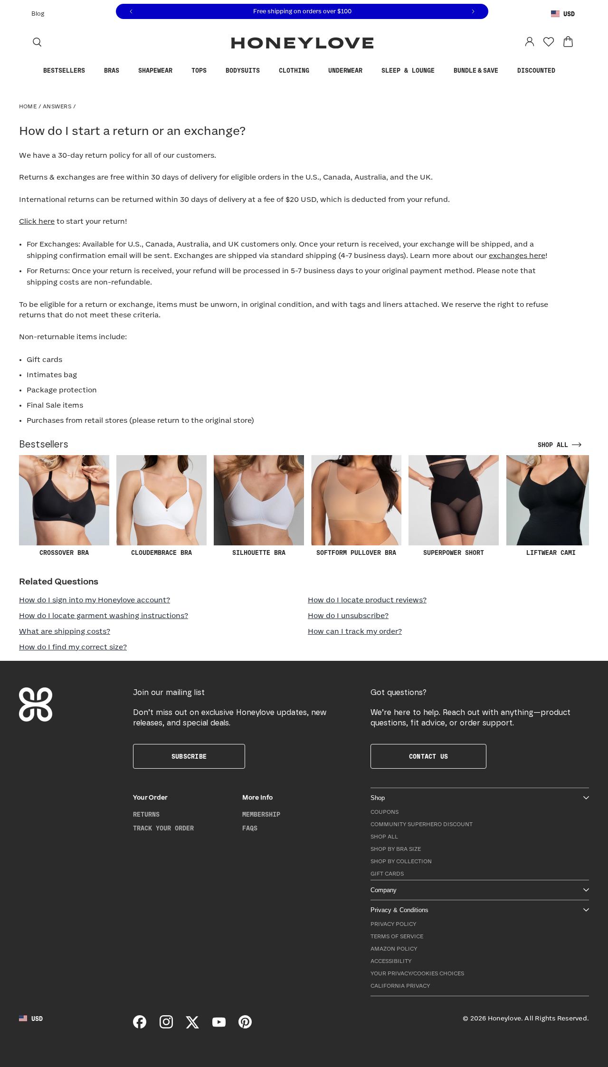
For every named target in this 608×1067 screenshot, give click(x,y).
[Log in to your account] (529, 41)
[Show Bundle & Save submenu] (505, 71)
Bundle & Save (476, 70)
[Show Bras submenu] (126, 71)
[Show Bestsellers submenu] (92, 71)
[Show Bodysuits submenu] (267, 71)
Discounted (536, 70)
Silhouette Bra (258, 553)
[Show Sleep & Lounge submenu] (441, 71)
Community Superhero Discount (421, 824)
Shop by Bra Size (395, 849)
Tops (199, 70)
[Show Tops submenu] (213, 71)
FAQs (249, 828)
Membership (261, 814)
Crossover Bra (64, 553)
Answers (57, 106)
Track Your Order (163, 828)
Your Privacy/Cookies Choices (417, 973)
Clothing (294, 70)
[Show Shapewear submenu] (179, 71)
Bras (111, 70)
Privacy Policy (393, 924)
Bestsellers (64, 70)
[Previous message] (131, 12)
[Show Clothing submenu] (316, 71)
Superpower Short (453, 553)
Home (28, 106)
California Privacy (400, 986)
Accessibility (390, 961)
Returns (146, 814)
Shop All (384, 836)
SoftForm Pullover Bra (356, 553)
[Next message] (473, 12)
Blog (37, 14)
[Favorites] (548, 41)
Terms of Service (396, 936)
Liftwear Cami (551, 553)
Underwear (345, 70)
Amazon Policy (393, 949)
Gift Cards (387, 873)
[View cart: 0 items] (568, 41)
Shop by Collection (401, 861)
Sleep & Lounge (408, 70)
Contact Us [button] (428, 756)
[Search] (37, 41)
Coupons (384, 812)
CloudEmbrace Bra (161, 553)
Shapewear (155, 70)
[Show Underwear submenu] (369, 71)
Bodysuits (243, 70)
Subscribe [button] (189, 756)
